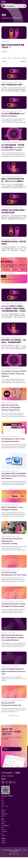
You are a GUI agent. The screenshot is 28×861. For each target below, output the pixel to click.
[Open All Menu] (25, 6)
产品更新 (24, 58)
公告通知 (3, 58)
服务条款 (12, 279)
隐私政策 (17, 279)
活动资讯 (9, 58)
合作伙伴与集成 (16, 58)
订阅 (3, 276)
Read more (4, 51)
